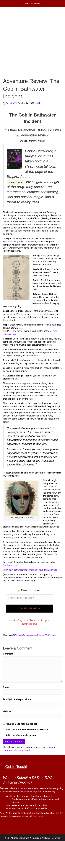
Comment (9, 654)
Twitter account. (11, 565)
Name (7, 687)
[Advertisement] (32, 43)
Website (7, 711)
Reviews (52, 635)
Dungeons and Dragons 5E (34, 635)
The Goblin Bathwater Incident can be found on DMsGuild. (30, 570)
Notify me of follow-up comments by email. (26, 729)
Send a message (29, 791)
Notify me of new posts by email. (21, 735)
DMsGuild (16, 635)
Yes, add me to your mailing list (21, 724)
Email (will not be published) (17, 699)
